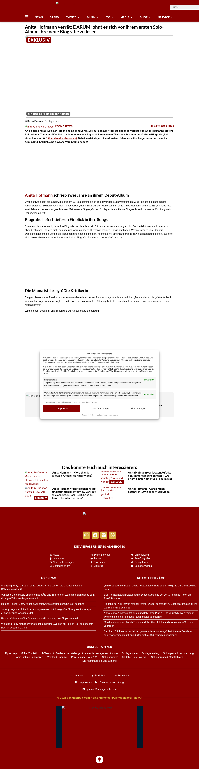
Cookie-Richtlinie (88, 415)
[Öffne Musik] (97, 17)
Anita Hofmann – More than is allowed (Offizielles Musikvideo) (72, 474)
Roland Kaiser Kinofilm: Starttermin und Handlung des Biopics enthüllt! (40, 618)
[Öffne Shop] (149, 17)
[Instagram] (86, 535)
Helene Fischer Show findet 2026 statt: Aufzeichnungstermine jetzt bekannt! (42, 604)
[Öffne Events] (78, 17)
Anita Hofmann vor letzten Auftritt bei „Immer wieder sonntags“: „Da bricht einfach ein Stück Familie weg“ (150, 475)
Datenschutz (102, 415)
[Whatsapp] (112, 535)
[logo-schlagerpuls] (99, 520)
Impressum (113, 415)
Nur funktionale (100, 408)
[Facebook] (95, 535)
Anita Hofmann (39, 195)
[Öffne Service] (172, 17)
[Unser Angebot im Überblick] (27, 17)
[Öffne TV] (112, 17)
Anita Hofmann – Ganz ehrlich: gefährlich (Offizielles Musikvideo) (149, 490)
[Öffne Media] (131, 17)
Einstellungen (138, 408)
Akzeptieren (61, 408)
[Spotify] (103, 535)
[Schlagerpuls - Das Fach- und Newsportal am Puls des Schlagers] (99, 7)
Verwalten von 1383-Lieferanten (58, 402)
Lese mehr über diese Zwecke (85, 402)
